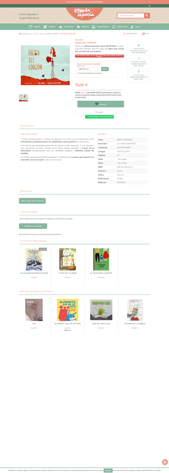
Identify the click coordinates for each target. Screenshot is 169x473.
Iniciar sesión (132, 33)
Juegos (51, 27)
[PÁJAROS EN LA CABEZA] (135, 310)
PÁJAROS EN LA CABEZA (135, 324)
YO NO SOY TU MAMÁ (68, 273)
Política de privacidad (94, 73)
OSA (34, 324)
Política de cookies (154, 470)
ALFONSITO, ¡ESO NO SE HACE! (67, 324)
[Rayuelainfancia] (84, 14)
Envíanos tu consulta (33, 226)
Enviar (105, 69)
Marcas (85, 27)
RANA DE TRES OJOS (101, 324)
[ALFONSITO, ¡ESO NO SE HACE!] (67, 310)
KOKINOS (79, 40)
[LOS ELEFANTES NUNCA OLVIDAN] (34, 259)
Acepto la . (90, 73)
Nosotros (122, 27)
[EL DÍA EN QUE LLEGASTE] (101, 259)
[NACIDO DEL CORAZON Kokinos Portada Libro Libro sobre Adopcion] (23, 97)
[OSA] (34, 310)
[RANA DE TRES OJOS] (101, 310)
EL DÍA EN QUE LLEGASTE (101, 273)
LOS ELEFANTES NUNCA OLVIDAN (34, 273)
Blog (138, 27)
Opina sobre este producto (32, 201)
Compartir (99, 112)
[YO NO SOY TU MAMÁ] (68, 259)
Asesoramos (103, 27)
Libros (37, 27)
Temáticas (68, 27)
